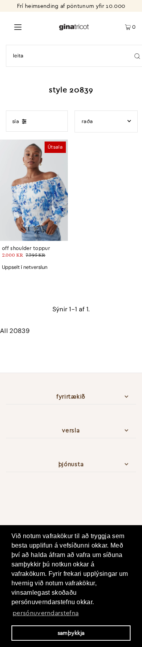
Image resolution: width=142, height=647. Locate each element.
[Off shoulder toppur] (34, 190)
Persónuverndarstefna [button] (45, 613)
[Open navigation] (29, 26)
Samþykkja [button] (71, 632)
